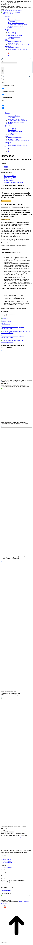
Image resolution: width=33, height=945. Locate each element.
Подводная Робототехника (12, 179)
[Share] (3, 942)
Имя (2, 828)
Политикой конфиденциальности (20, 837)
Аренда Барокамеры (10, 177)
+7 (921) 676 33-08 (6, 861)
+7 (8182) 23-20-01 (6, 14)
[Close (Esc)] (1, 942)
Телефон (3, 830)
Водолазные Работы (10, 176)
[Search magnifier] (2, 70)
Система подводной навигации (13, 182)
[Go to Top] (16, 940)
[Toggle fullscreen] (5, 942)
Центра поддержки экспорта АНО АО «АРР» (15, 902)
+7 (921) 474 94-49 (6, 862)
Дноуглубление (8, 180)
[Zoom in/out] (6, 942)
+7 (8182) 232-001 (6, 859)
